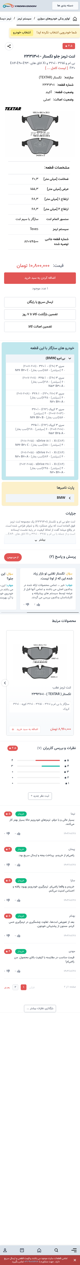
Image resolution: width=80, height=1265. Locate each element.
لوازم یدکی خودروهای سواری (54, 19)
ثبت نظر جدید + (40, 796)
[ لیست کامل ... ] (56, 68)
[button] (40, 657)
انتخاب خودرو (22, 32)
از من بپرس (12, 557)
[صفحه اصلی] (75, 19)
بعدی (7, 987)
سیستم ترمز (24, 19)
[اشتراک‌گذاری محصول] (9, 46)
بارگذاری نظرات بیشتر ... (40, 1008)
